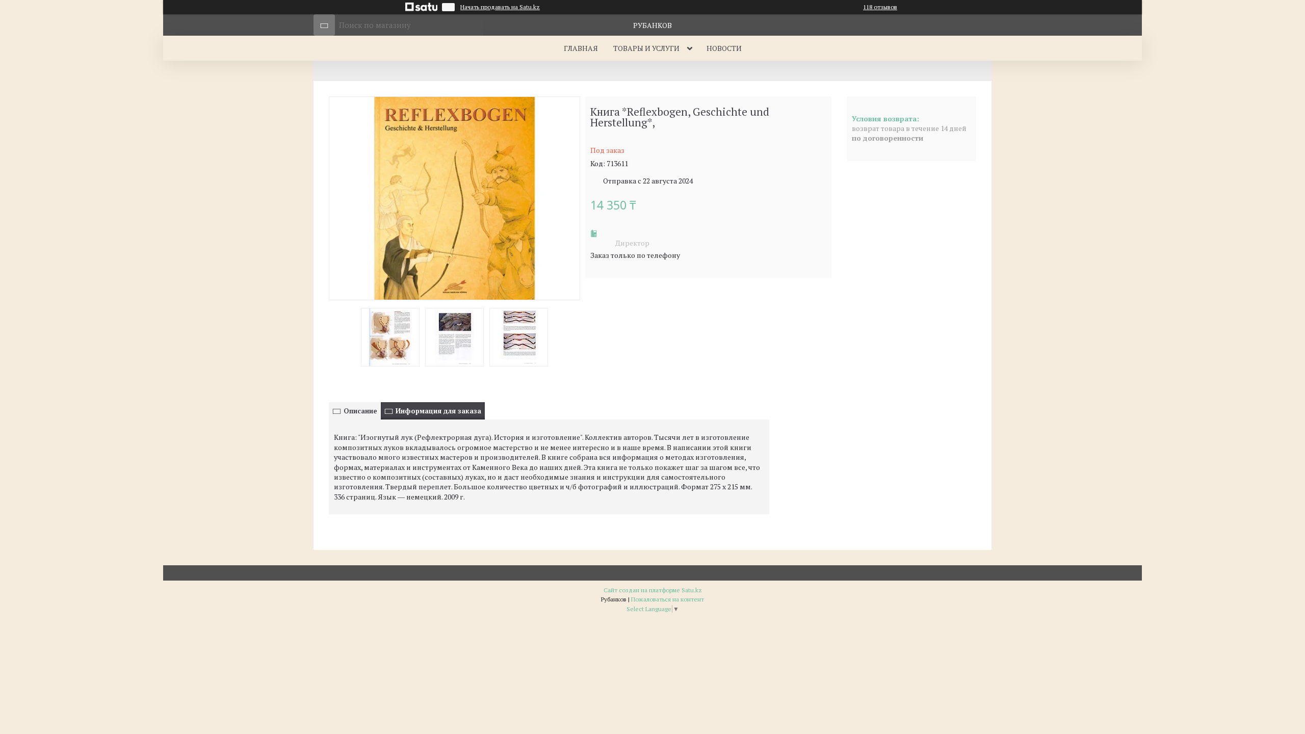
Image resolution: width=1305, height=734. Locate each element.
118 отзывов (880, 7)
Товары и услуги (646, 48)
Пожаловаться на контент (667, 599)
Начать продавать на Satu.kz (500, 7)
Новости (724, 48)
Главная (581, 48)
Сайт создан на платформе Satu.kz (653, 590)
